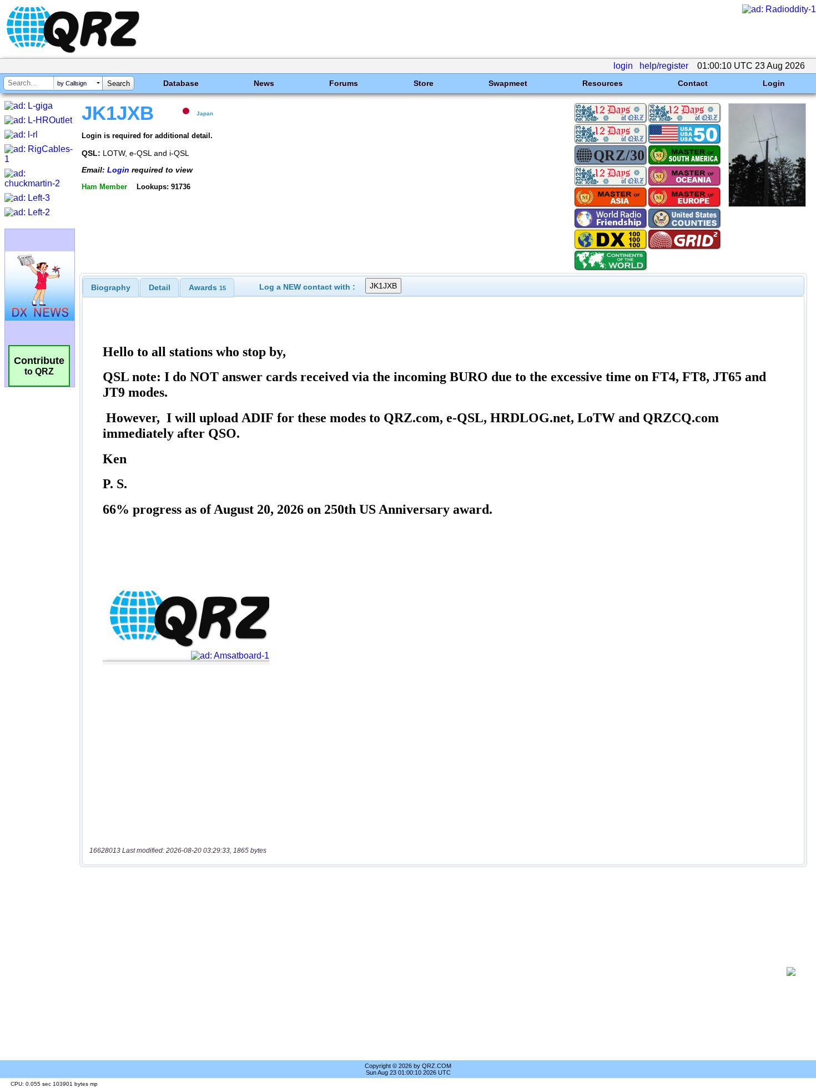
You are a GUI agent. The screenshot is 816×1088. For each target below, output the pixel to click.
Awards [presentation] (207, 287)
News (264, 83)
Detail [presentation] (159, 287)
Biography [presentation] (110, 287)
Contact (693, 83)
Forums (343, 83)
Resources (602, 83)
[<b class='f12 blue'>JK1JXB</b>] (767, 204)
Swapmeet (507, 83)
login (623, 65)
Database (181, 83)
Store (424, 83)
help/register (663, 65)
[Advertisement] (435, 971)
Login (774, 83)
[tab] (111, 287)
